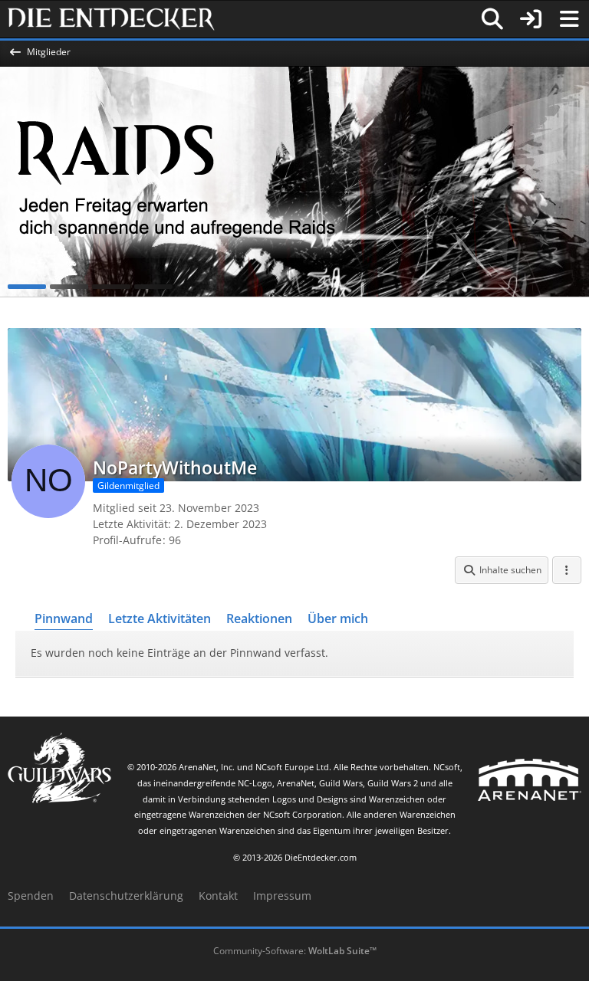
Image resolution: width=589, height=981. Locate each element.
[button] (501, 570)
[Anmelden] (530, 19)
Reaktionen (259, 618)
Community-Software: (295, 950)
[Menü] (569, 19)
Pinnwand (64, 618)
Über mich (338, 618)
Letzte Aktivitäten (159, 618)
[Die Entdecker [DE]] (111, 19)
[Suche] (492, 19)
